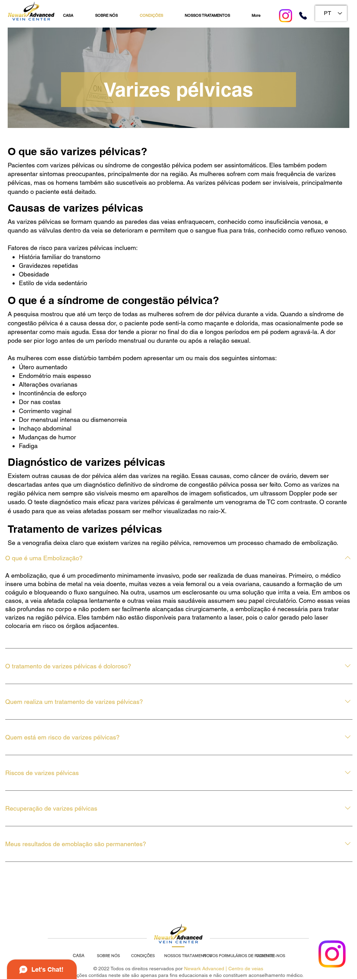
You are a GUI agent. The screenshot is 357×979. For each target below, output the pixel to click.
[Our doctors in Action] (332, 954)
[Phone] (303, 15)
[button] (108, 956)
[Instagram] (285, 15)
